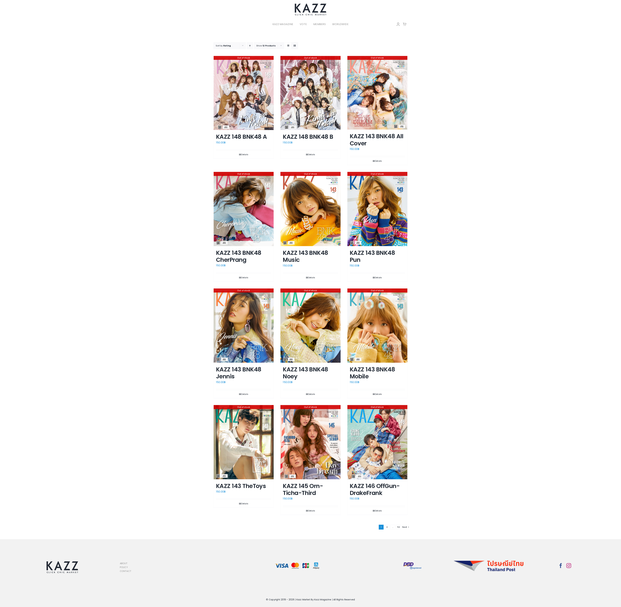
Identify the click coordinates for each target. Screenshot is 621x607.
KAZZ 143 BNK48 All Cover (376, 139)
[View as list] (295, 46)
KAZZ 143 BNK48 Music (305, 256)
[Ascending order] (250, 45)
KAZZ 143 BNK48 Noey (305, 372)
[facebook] (560, 565)
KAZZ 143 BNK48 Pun (372, 256)
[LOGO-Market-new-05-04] (310, 4)
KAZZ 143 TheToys (241, 486)
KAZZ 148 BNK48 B (308, 137)
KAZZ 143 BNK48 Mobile (372, 372)
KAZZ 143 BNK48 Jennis (238, 372)
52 (398, 527)
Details (244, 154)
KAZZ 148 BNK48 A (241, 137)
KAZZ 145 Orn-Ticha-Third (303, 489)
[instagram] (568, 565)
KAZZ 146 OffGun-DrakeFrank (375, 489)
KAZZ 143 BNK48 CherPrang (238, 256)
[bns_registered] (412, 562)
